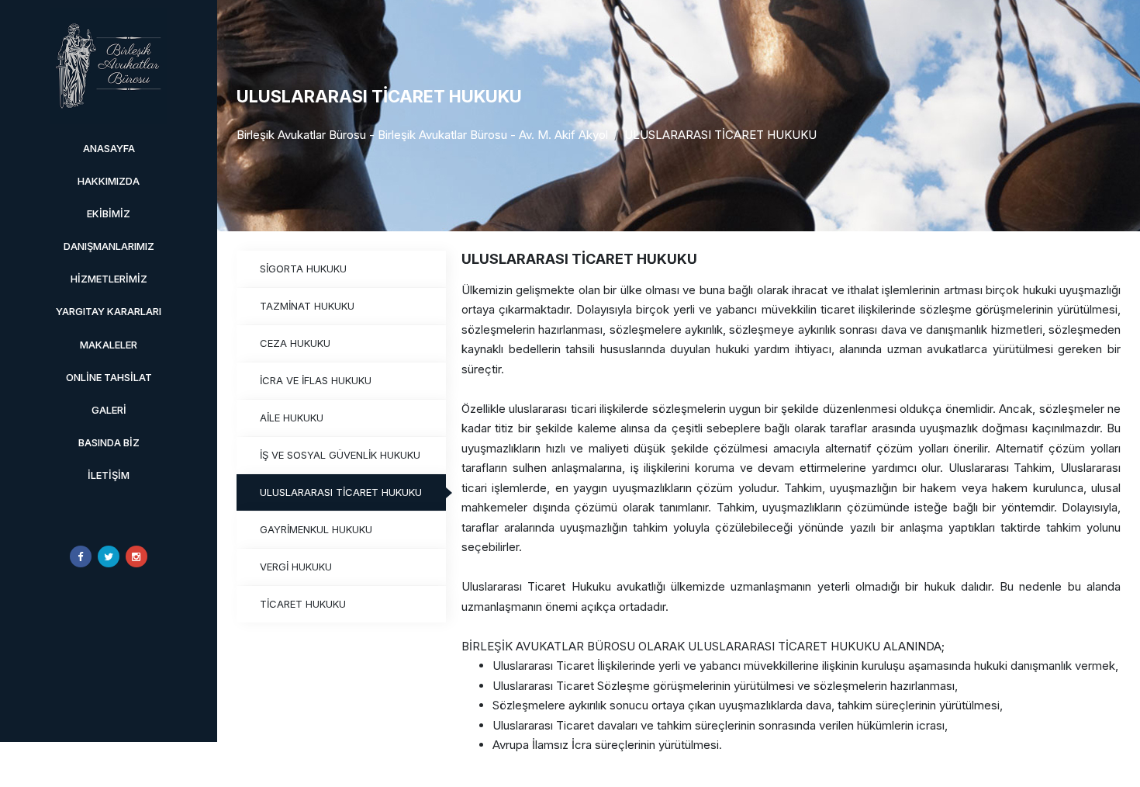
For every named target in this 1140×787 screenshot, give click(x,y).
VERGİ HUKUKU (296, 566)
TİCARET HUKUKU (303, 604)
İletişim (109, 475)
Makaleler (108, 344)
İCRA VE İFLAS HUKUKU (315, 380)
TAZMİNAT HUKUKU (307, 306)
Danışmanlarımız (109, 246)
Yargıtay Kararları (108, 311)
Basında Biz (109, 442)
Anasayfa (109, 148)
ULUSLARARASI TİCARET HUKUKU (720, 134)
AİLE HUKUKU (291, 417)
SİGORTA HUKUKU (303, 268)
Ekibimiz (108, 213)
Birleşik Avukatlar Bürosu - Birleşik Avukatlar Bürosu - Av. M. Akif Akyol (422, 134)
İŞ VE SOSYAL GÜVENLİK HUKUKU (340, 455)
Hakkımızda (109, 181)
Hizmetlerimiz (109, 278)
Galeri (109, 410)
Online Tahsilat (109, 377)
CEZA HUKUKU (295, 343)
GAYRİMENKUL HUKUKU (316, 529)
